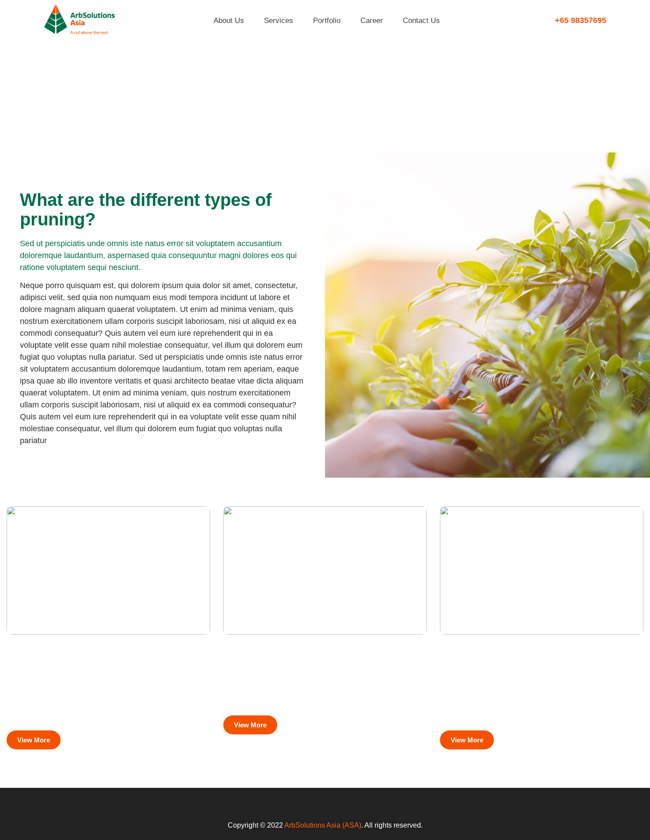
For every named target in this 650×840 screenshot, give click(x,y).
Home (574, 110)
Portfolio (326, 20)
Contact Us (421, 20)
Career (371, 20)
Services (278, 20)
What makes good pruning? (298, 658)
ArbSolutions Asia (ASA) (322, 825)
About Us (229, 20)
